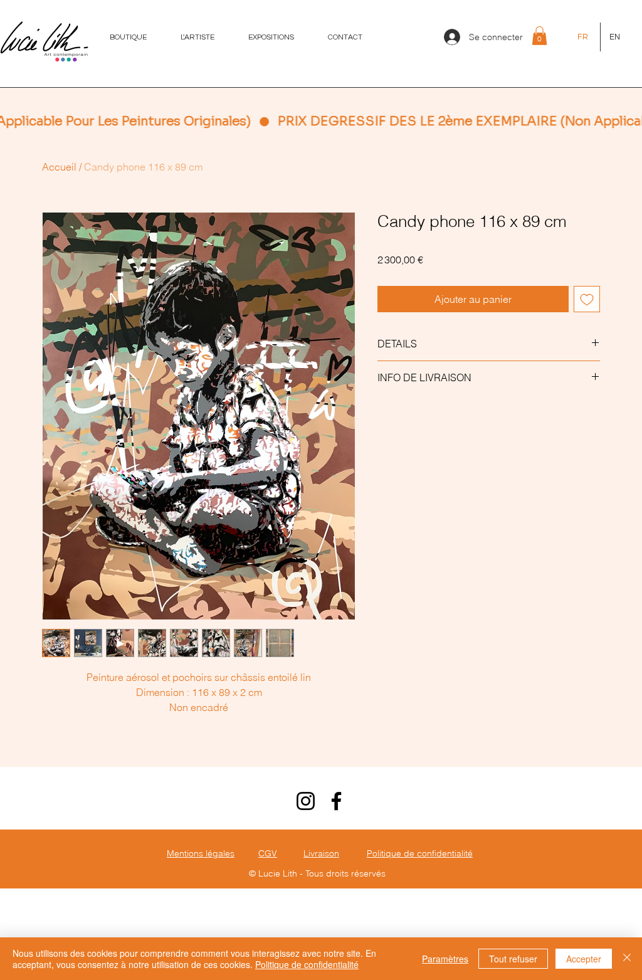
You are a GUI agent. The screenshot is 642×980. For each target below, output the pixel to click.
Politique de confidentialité (307, 964)
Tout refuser (513, 958)
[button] (539, 35)
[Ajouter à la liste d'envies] (587, 299)
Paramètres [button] (445, 958)
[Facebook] (336, 895)
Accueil (59, 167)
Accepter (583, 958)
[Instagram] (305, 895)
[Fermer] (626, 958)
